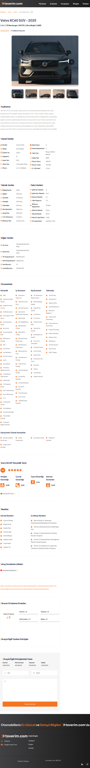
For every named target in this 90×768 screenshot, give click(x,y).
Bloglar (76, 4)
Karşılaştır (65, 4)
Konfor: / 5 (23, 612)
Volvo (10, 12)
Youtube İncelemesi (9, 570)
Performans (19, 663)
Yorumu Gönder (30, 704)
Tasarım (32, 663)
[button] (72, 62)
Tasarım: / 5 (45, 612)
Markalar (42, 4)
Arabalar (53, 4)
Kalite (43, 663)
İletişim (86, 4)
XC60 (15, 12)
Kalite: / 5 (44, 619)
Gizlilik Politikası (23, 761)
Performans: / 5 (25, 619)
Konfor (5, 663)
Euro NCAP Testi (7, 493)
